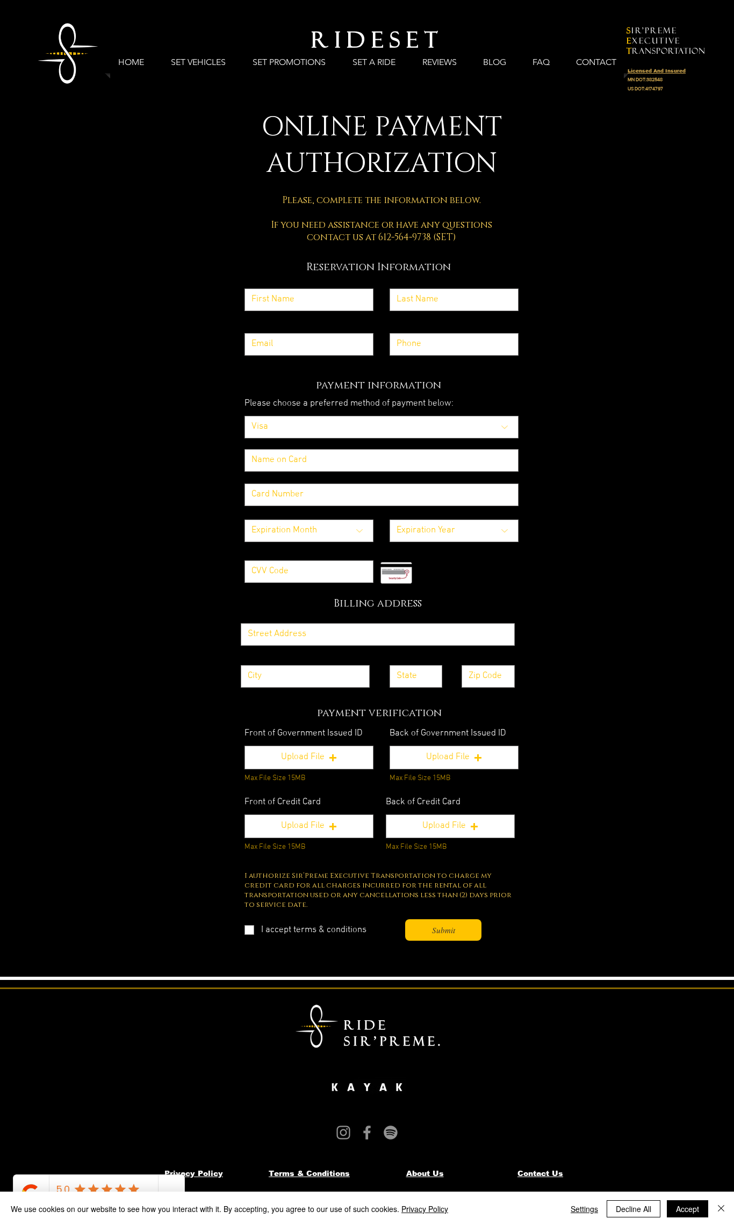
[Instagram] (343, 1132)
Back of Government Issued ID (448, 733)
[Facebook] (367, 1132)
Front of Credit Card (282, 802)
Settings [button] (584, 1208)
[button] (308, 757)
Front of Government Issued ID (303, 733)
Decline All (633, 1208)
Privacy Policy (424, 1208)
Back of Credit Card (423, 802)
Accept (687, 1208)
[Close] (721, 1208)
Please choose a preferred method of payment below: (349, 403)
